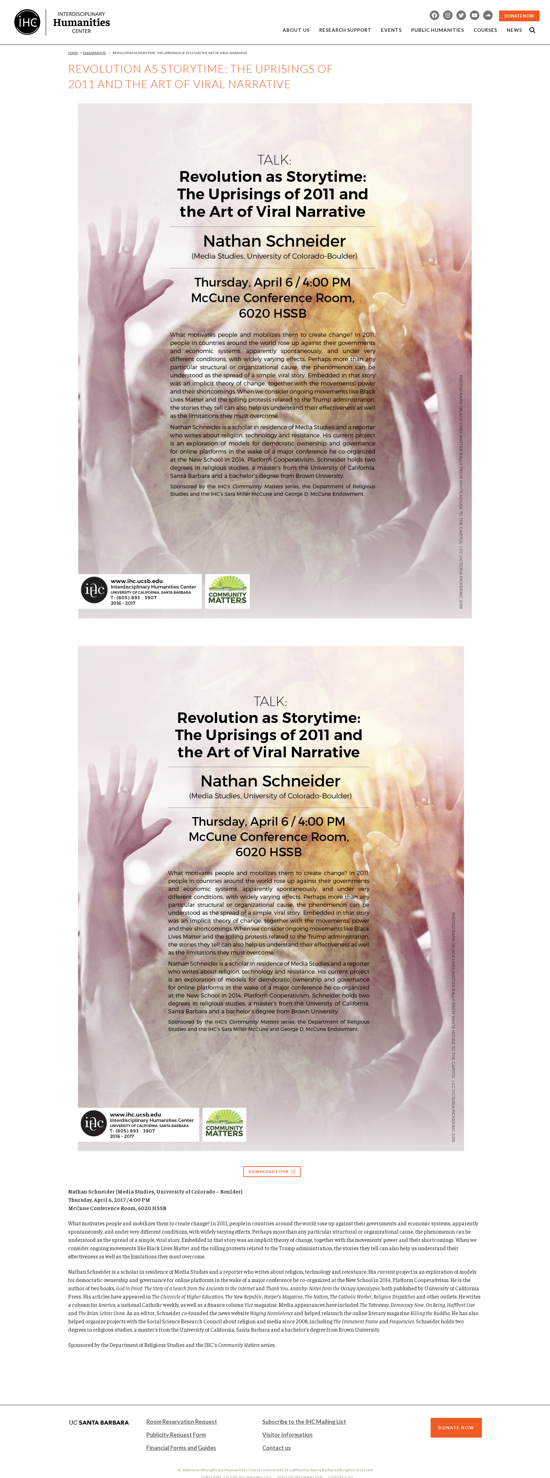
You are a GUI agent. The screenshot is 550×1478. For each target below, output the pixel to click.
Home (73, 53)
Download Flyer (269, 1171)
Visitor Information (287, 1434)
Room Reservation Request (181, 1421)
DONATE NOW (519, 15)
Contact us (276, 1447)
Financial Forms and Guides (181, 1447)
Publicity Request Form (176, 1434)
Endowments (94, 53)
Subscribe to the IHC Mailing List (304, 1421)
